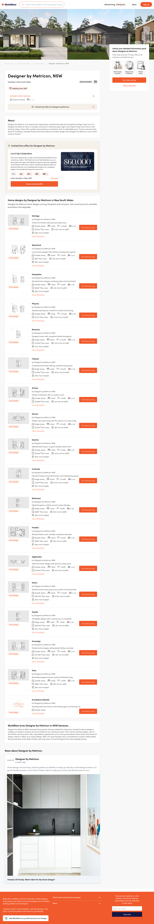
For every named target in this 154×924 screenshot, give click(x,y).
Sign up (146, 4)
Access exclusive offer (34, 184)
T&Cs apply (54, 178)
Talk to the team (129, 85)
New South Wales (23, 63)
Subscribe (127, 914)
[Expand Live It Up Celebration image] (77, 161)
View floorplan (38, 236)
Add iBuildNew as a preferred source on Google (28, 918)
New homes (9, 63)
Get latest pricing (88, 227)
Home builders (39, 63)
